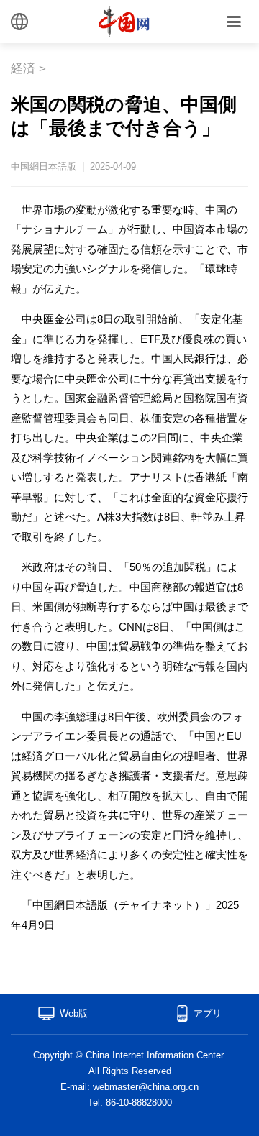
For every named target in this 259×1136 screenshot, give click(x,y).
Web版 (74, 1013)
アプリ (208, 1013)
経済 (23, 68)
